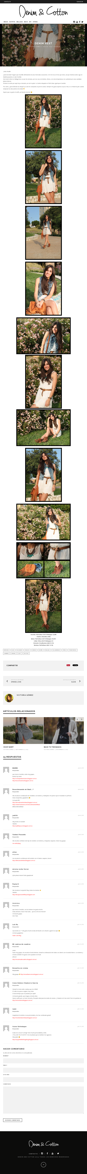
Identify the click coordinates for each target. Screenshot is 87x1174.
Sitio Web (6, 1074)
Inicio (6, 22)
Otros (35, 22)
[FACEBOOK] (80, 22)
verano (13, 653)
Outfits (12, 22)
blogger (19, 650)
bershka (6, 650)
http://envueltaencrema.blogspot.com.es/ (32, 974)
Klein (73, 682)
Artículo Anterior (17, 679)
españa (41, 650)
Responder (15, 770)
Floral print (50, 747)
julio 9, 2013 (81, 852)
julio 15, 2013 (80, 1026)
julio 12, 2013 (80, 1009)
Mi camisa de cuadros (21, 944)
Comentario (7, 1084)
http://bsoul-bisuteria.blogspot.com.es (22, 780)
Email (5, 1065)
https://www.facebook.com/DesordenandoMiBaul (26, 804)
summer (6, 653)
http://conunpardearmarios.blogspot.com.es (24, 778)
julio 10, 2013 (80, 924)
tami (14, 1009)
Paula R (15, 884)
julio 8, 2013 (81, 768)
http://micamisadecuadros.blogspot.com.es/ (24, 959)
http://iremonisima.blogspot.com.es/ (22, 1000)
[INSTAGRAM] (74, 22)
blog (13, 650)
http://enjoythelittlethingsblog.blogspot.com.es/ (25, 1039)
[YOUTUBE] (77, 22)
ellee (14, 852)
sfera (64, 650)
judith (15, 815)
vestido (26, 653)
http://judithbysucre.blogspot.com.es (22, 826)
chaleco (27, 650)
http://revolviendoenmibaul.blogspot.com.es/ (24, 1018)
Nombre (6, 1055)
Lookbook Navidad (12, 747)
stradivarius (72, 650)
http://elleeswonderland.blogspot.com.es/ (23, 860)
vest (19, 653)
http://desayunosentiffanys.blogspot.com (23, 894)
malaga (47, 650)
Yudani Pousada (19, 834)
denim (34, 650)
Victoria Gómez (35, 46)
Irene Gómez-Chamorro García (25, 983)
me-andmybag (16, 843)
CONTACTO (7, 1)
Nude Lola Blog (16, 935)
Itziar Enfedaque (19, 1026)
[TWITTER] (82, 22)
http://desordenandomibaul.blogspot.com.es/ (24, 802)
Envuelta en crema (20, 968)
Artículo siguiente (69, 679)
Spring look (16, 682)
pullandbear (56, 650)
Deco (26, 22)
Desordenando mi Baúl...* (23, 789)
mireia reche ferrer (20, 869)
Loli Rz (15, 924)
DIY (30, 22)
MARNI (15, 768)
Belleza (20, 22)
